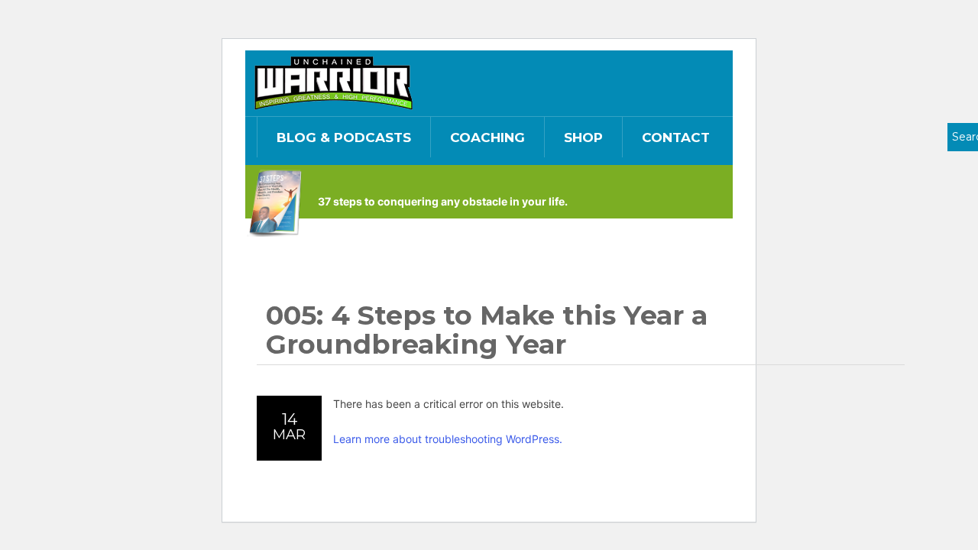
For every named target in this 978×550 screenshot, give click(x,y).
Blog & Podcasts (344, 137)
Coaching (487, 137)
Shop (583, 137)
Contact (676, 137)
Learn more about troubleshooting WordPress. (447, 438)
